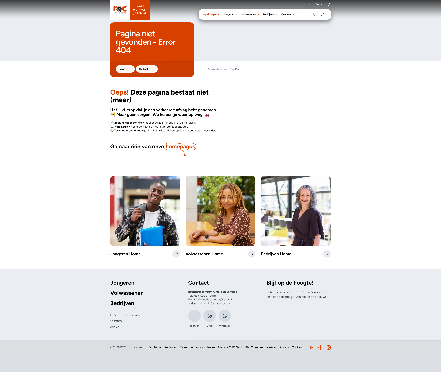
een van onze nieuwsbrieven (308, 292)
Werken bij (321, 4)
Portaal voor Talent (176, 347)
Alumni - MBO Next (230, 347)
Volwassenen (127, 293)
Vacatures (116, 321)
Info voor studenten (203, 347)
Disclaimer (155, 347)
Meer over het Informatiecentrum (211, 303)
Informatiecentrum (175, 126)
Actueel (115, 327)
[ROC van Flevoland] (130, 10)
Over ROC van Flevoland (125, 315)
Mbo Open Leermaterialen (261, 347)
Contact (307, 4)
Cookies (297, 347)
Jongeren (122, 283)
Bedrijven (122, 303)
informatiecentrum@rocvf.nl (214, 299)
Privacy (284, 347)
